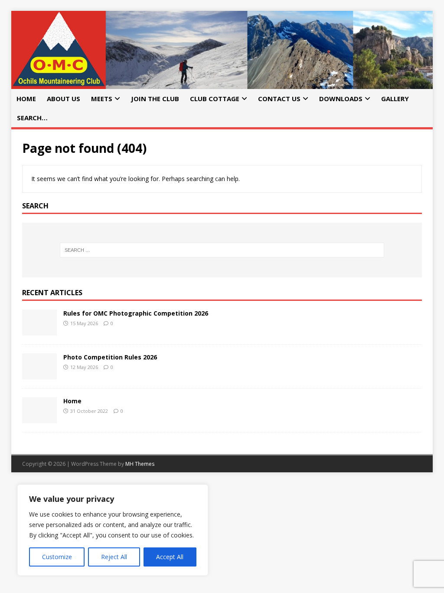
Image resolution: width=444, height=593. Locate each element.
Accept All (169, 557)
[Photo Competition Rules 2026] (39, 374)
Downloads (340, 98)
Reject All (114, 557)
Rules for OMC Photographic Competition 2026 (135, 313)
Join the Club (155, 98)
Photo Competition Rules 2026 (110, 357)
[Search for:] (222, 250)
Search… (32, 117)
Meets (101, 98)
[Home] (39, 418)
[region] (112, 530)
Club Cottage (214, 98)
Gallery (395, 98)
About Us (63, 98)
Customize (57, 557)
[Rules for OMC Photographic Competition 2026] (39, 330)
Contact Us (279, 98)
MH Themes (139, 464)
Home (26, 98)
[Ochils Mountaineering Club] (222, 84)
